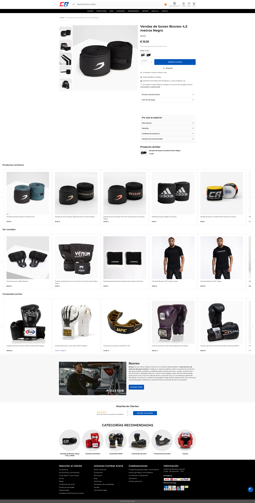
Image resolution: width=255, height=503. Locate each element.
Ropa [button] (111, 11)
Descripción (147, 123)
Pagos (61, 481)
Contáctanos (63, 469)
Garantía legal (64, 490)
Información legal (100, 490)
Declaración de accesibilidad (104, 484)
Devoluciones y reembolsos (69, 472)
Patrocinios (98, 475)
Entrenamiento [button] (133, 11)
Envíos (61, 478)
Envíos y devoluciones (151, 94)
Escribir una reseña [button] (145, 413)
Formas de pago (148, 100)
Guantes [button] (90, 11)
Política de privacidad (66, 487)
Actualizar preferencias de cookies (71, 493)
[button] (2, 197)
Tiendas (96, 487)
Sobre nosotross (100, 469)
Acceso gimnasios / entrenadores (141, 472)
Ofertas (165, 11)
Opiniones (97, 481)
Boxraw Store (136, 387)
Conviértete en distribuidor (138, 475)
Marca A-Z (155, 11)
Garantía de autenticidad (152, 139)
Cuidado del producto (151, 134)
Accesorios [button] (120, 11)
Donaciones (98, 472)
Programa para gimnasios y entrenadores (144, 469)
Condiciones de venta (67, 484)
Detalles (145, 128)
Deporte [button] (145, 11)
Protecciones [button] (101, 11)
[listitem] (28, 197)
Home (62, 18)
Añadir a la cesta (175, 62)
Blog (95, 478)
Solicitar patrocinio (135, 481)
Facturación (133, 478)
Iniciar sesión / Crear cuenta (69, 475)
